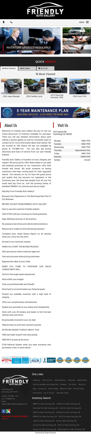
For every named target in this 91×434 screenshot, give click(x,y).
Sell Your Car (47, 380)
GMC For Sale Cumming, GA (43, 412)
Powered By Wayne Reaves (45, 433)
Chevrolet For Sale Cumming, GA (45, 408)
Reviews (63, 384)
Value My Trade (62, 393)
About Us (82, 384)
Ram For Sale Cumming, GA (68, 425)
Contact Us (16, 416)
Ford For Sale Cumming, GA (70, 408)
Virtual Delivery (60, 380)
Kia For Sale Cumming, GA (66, 421)
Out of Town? (49, 393)
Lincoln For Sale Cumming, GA (44, 425)
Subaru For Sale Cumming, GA (44, 429)
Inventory (36, 380)
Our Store (72, 384)
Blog (34, 389)
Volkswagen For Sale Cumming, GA (71, 429)
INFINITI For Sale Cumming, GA (45, 417)
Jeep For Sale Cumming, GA (44, 421)
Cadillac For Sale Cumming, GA (68, 404)
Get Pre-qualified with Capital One (46, 384)
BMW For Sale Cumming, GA (44, 404)
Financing (71, 380)
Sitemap (5, 418)
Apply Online (82, 380)
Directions (24, 416)
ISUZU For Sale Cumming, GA (70, 417)
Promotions (37, 393)
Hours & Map (53, 389)
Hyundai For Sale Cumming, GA (68, 412)
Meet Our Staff (66, 389)
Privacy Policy (6, 416)
